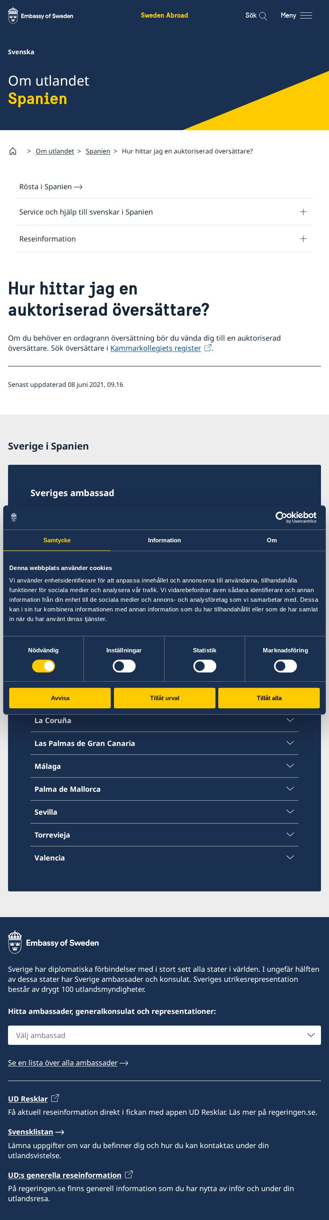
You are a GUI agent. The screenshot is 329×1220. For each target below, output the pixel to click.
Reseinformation (47, 238)
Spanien (98, 151)
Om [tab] (272, 540)
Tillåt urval (164, 698)
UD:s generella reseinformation (65, 1175)
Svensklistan (30, 1131)
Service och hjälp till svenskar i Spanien (86, 212)
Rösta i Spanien (45, 186)
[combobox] (164, 1035)
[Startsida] (16, 151)
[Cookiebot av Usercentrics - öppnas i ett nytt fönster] (285, 517)
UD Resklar (28, 1099)
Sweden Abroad (164, 15)
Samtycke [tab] (57, 540)
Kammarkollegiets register (155, 348)
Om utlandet (55, 151)
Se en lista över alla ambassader (63, 1062)
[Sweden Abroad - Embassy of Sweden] (48, 15)
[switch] (124, 666)
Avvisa (60, 698)
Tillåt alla (269, 698)
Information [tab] (164, 540)
